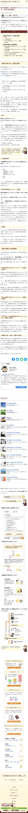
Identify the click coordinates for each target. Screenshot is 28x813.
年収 (6, 37)
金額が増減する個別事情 (10, 44)
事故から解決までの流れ (14, 734)
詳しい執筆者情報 (21, 387)
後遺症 (14, 801)
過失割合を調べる (14, 703)
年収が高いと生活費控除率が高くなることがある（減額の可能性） (15, 53)
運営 (6, 779)
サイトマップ (14, 781)
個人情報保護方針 (12, 779)
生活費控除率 (8, 39)
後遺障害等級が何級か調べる (14, 721)
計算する (14, 667)
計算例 (6, 42)
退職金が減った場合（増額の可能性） (14, 55)
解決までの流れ (14, 790)
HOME (14, 787)
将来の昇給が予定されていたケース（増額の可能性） (15, 47)
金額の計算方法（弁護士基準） (12, 35)
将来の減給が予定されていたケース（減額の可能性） (15, 50)
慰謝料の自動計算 (14, 795)
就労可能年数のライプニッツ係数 (13, 41)
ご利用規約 (20, 779)
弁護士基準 (4, 73)
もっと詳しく (14, 685)
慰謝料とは (14, 792)
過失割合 (14, 798)
